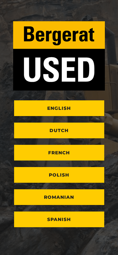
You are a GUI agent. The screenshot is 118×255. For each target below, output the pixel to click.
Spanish (59, 219)
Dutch (59, 130)
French (59, 153)
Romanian (59, 197)
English (59, 108)
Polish (59, 175)
